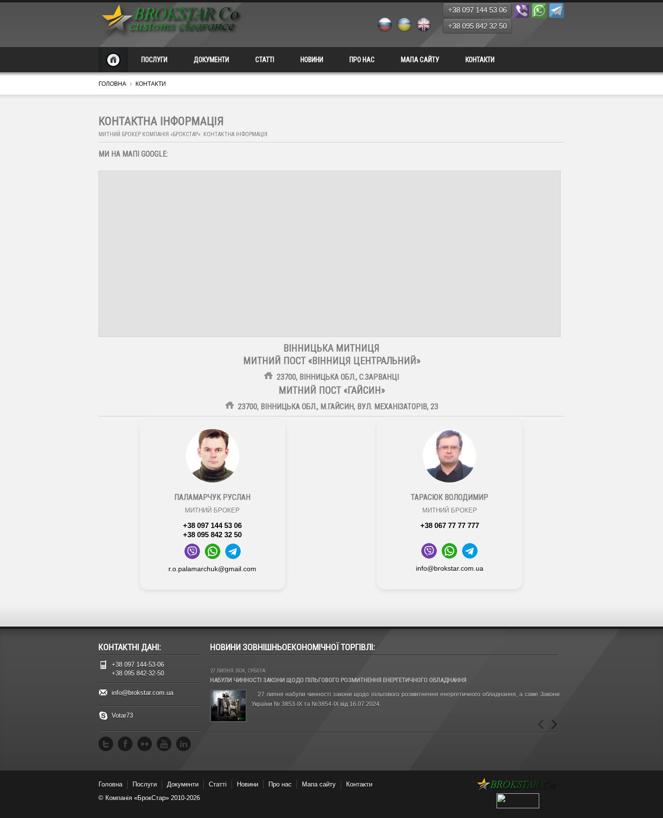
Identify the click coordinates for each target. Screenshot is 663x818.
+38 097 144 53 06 (212, 525)
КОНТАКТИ (480, 60)
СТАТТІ (264, 60)
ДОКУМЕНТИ (211, 60)
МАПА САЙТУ (420, 60)
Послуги (145, 784)
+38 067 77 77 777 (449, 525)
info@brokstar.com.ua (449, 568)
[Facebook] (125, 744)
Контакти (359, 784)
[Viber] (522, 10)
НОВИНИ (311, 60)
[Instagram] (144, 744)
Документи (183, 784)
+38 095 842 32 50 (212, 534)
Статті (218, 784)
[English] (423, 24)
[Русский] (384, 24)
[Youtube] (164, 744)
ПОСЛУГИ (154, 60)
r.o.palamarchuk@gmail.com (212, 569)
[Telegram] (556, 10)
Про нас (280, 784)
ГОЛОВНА (113, 59)
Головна (112, 83)
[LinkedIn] (183, 744)
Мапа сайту (319, 784)
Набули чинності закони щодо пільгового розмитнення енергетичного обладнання (338, 680)
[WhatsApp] (539, 10)
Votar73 (122, 715)
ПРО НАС (362, 60)
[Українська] (404, 24)
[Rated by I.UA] (518, 806)
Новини (247, 784)
